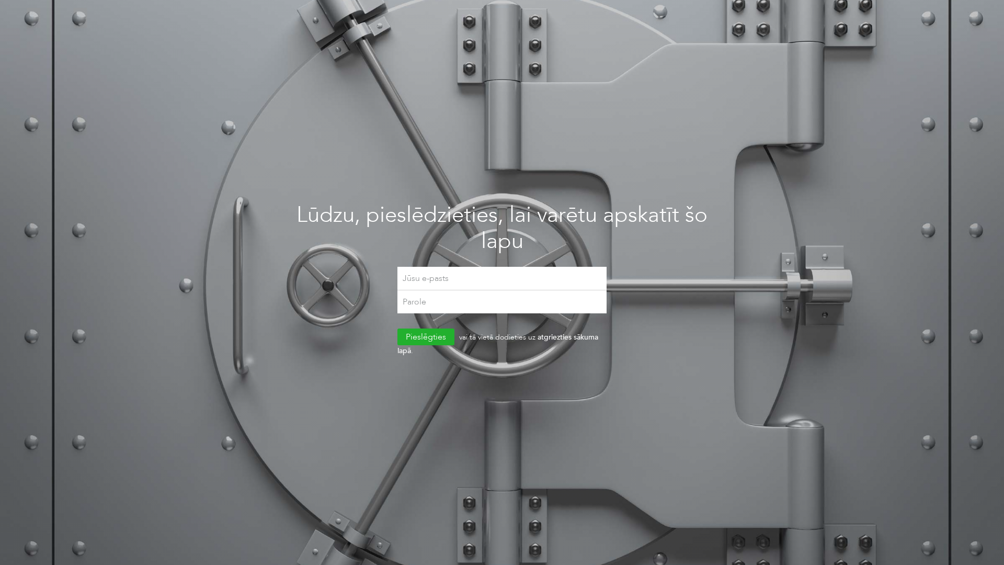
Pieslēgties (426, 337)
